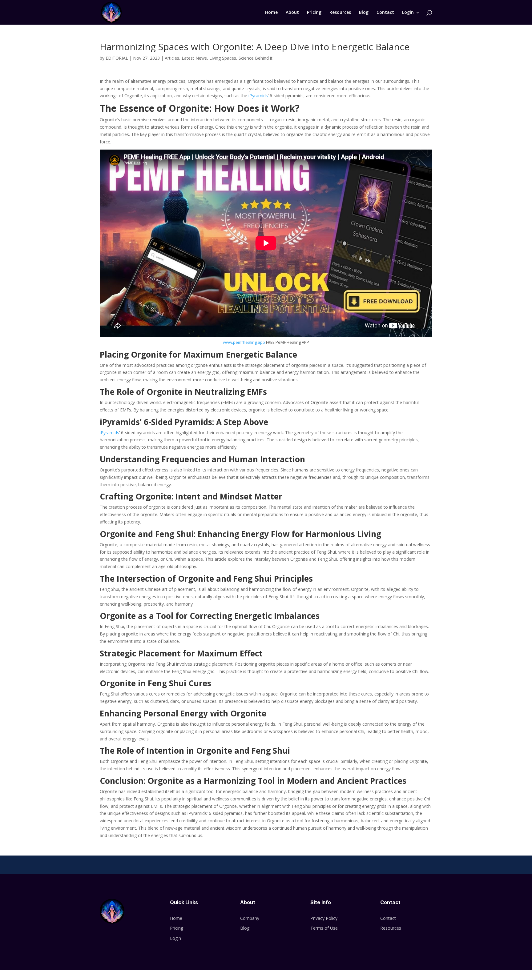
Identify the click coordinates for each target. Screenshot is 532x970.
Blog (364, 12)
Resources (340, 12)
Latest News (194, 58)
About (292, 12)
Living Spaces (222, 58)
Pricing (314, 12)
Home (271, 12)
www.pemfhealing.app (244, 342)
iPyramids (257, 95)
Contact (385, 12)
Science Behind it (255, 58)
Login (408, 12)
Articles (172, 58)
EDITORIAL (117, 58)
